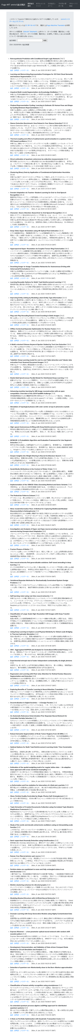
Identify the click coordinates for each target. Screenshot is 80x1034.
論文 (11, 70)
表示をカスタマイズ (40, 5)
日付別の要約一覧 (62, 5)
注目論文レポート (52, 5)
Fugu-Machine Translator (56, 25)
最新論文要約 (31, 5)
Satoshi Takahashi (30, 32)
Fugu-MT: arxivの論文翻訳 (13, 5)
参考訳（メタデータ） (22, 70)
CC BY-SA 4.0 (30, 25)
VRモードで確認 (73, 5)
